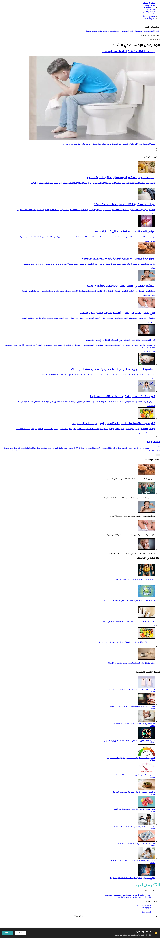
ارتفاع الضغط (154, 31)
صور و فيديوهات (149, 295)
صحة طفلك (150, 323)
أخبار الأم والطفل (148, 352)
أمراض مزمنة (150, 241)
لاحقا (20, 933)
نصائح (152, 214)
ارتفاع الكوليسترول (126, 31)
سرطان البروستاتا (141, 31)
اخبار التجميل (150, 187)
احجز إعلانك (146, 908)
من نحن (147, 906)
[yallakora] (138, 926)
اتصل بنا (140, 906)
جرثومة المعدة (91, 31)
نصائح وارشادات (144, 895)
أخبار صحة (109, 895)
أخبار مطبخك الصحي (147, 433)
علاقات (152, 692)
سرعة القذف (102, 31)
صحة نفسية (150, 406)
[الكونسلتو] (148, 887)
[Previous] (159, 455)
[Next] (157, 455)
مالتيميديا (134, 897)
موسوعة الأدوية (124, 897)
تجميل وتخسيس (120, 895)
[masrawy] (149, 926)
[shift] (128, 926)
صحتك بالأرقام (153, 442)
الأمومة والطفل (144, 897)
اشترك (7, 933)
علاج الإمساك (113, 31)
